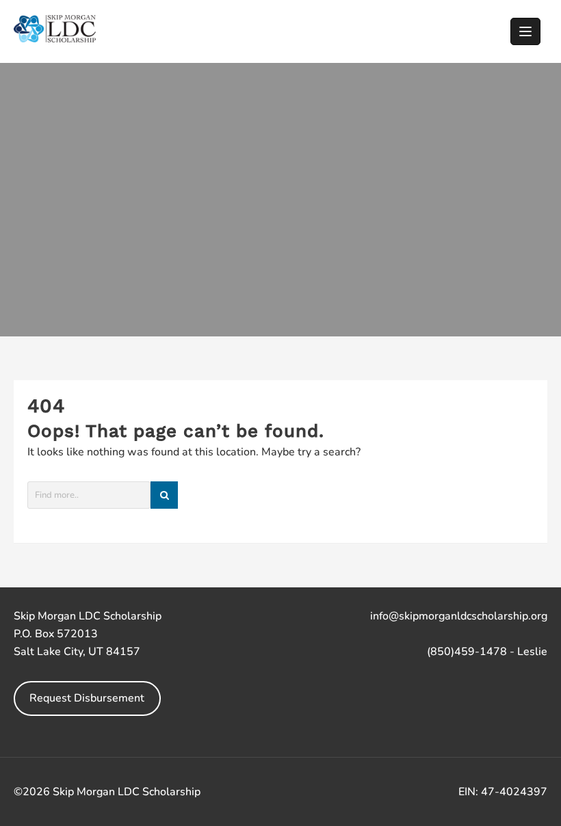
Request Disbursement (86, 698)
